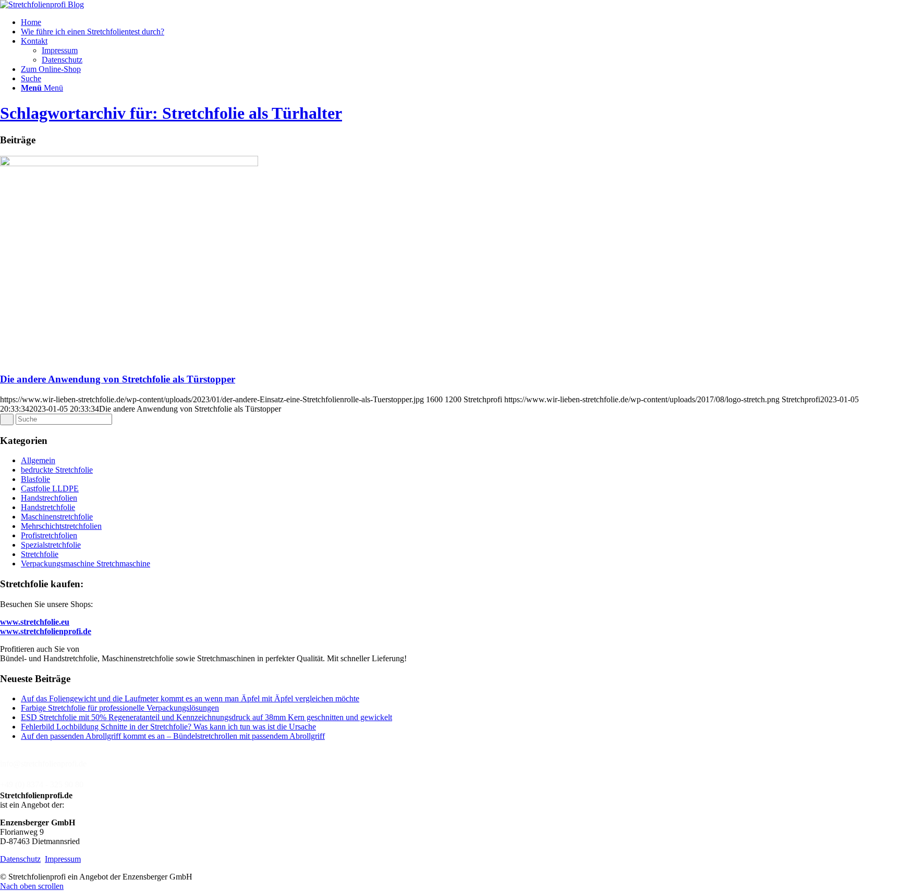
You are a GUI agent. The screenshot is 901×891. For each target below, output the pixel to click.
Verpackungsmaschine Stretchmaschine (85, 563)
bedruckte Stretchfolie (57, 469)
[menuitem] (461, 22)
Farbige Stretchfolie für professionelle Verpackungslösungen (120, 707)
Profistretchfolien (49, 535)
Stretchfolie (39, 554)
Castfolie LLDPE (50, 488)
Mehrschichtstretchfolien (61, 526)
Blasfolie (35, 479)
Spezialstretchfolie (51, 544)
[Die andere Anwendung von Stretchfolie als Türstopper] (129, 163)
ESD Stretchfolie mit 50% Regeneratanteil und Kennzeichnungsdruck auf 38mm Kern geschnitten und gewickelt (206, 717)
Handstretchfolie (48, 507)
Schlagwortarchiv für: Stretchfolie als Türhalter (171, 113)
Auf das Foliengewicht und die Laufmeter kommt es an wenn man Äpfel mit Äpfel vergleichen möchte (190, 698)
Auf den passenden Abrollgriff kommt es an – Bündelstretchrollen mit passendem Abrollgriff (173, 736)
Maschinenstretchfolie (57, 516)
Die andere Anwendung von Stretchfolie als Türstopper (117, 379)
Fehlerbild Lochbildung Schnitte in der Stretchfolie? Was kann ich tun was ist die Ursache (168, 726)
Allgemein (38, 460)
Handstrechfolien (49, 497)
